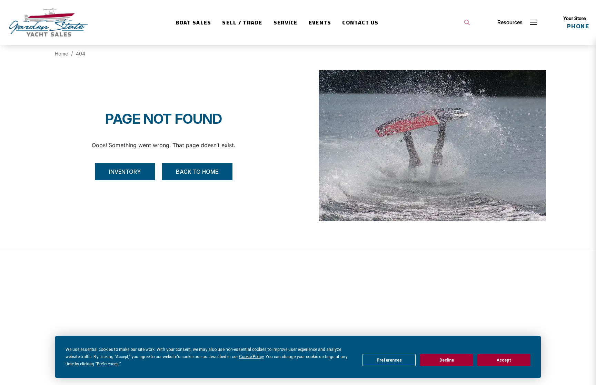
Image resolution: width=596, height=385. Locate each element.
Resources (510, 22)
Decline (446, 360)
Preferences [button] (108, 364)
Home (61, 54)
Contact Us (360, 22)
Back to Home (197, 171)
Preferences (389, 360)
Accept (504, 360)
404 (80, 54)
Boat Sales (193, 22)
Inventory (125, 171)
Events (320, 22)
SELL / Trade (242, 22)
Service (286, 22)
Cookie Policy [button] (251, 356)
